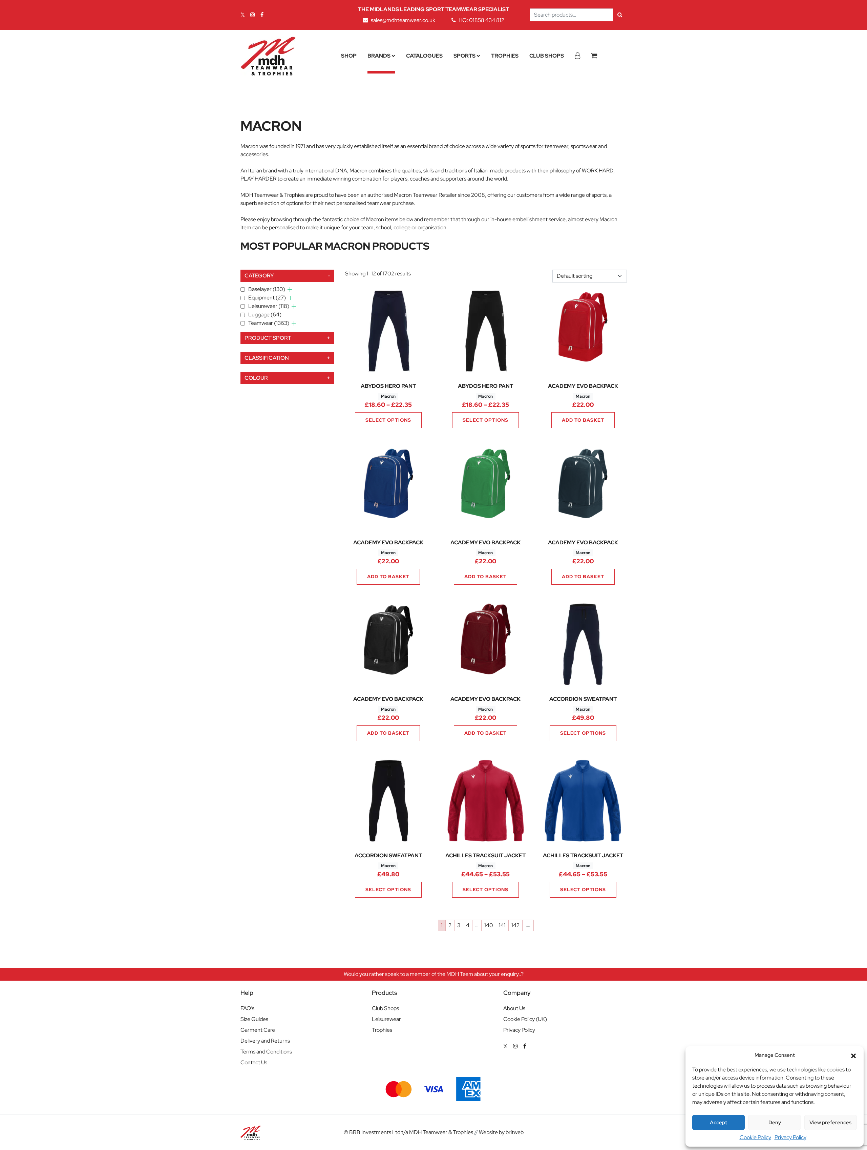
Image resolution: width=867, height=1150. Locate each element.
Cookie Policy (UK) (525, 1019)
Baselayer (266, 289)
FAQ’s (247, 1008)
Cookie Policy (755, 1137)
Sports (464, 55)
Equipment (267, 297)
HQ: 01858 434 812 (481, 20)
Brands (378, 55)
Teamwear (268, 323)
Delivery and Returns (265, 1040)
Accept (718, 1122)
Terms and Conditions (266, 1051)
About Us (514, 1008)
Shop (349, 55)
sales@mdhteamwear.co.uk (403, 20)
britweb (515, 1132)
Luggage (264, 314)
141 (502, 925)
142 (515, 925)
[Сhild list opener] (290, 289)
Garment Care (257, 1029)
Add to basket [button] (583, 420)
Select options (388, 420)
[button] (853, 1055)
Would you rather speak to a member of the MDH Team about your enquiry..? (434, 974)
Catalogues (424, 55)
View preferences (830, 1122)
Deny (774, 1122)
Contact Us (253, 1062)
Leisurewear (268, 306)
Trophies (505, 55)
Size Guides (254, 1019)
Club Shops (546, 55)
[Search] (620, 14)
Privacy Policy (790, 1137)
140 (488, 925)
